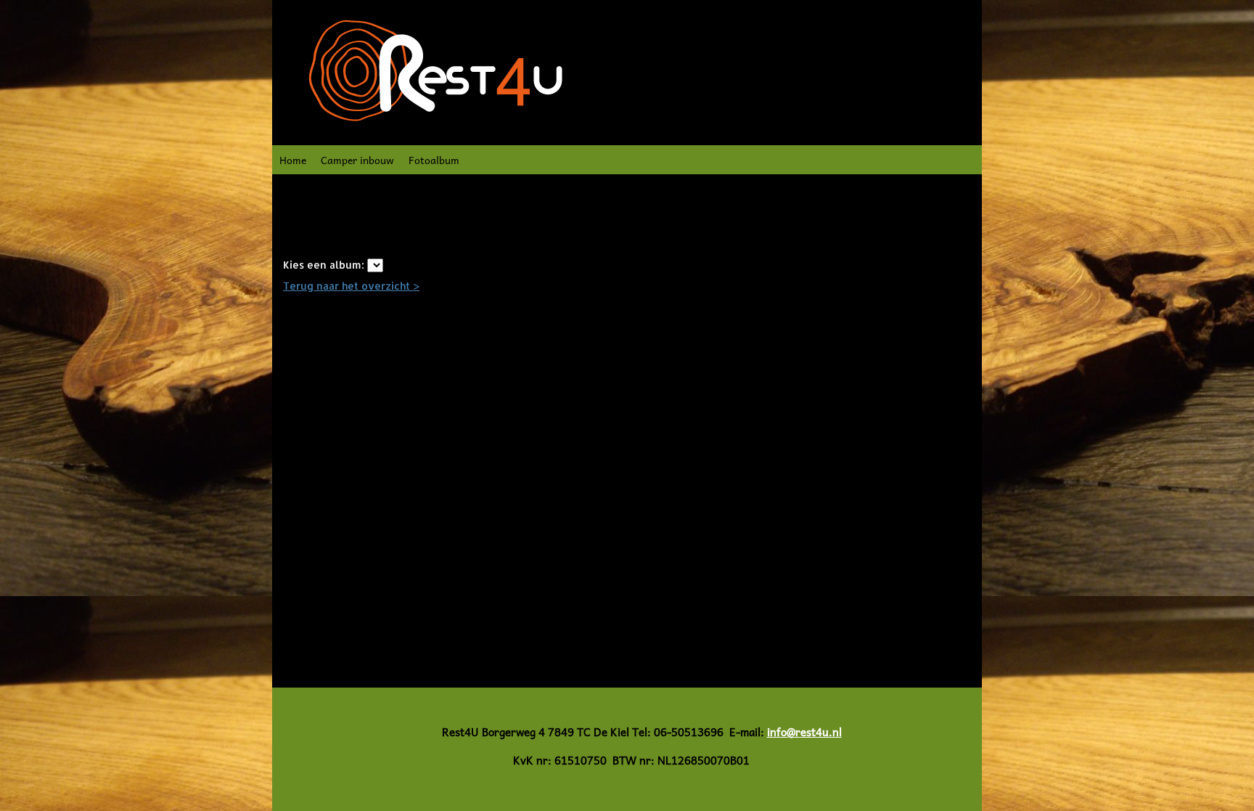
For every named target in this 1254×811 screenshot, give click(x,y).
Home (292, 160)
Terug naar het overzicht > (351, 286)
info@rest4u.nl (804, 732)
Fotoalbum (434, 160)
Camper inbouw (357, 160)
